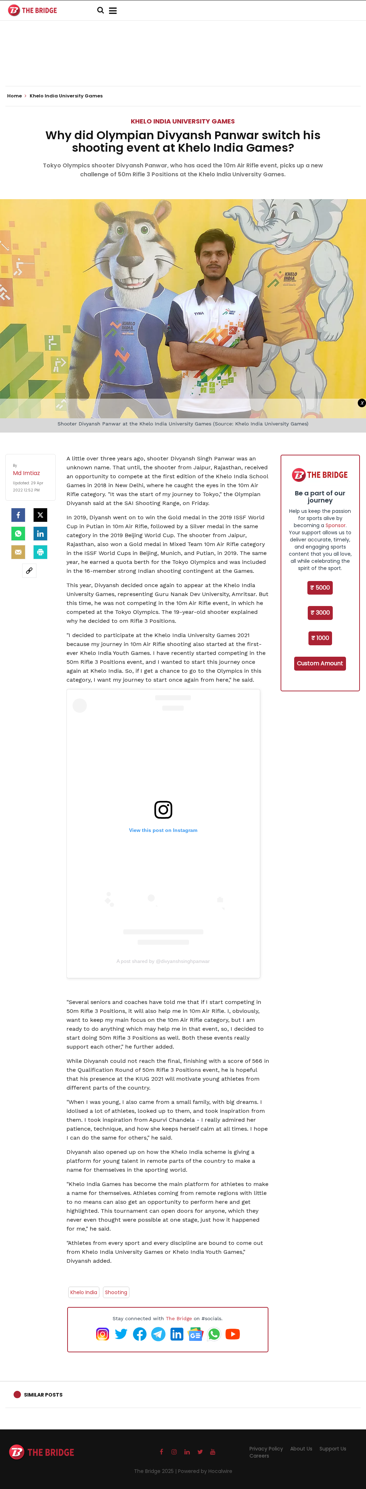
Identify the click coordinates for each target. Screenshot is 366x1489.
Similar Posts (43, 1394)
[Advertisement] (183, 64)
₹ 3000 (320, 613)
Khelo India (83, 1292)
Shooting (116, 1292)
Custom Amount (320, 663)
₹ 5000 (320, 588)
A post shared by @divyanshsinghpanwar (163, 961)
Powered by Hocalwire (205, 1471)
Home (15, 96)
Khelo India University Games (183, 121)
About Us (301, 1448)
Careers (259, 1455)
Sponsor (336, 525)
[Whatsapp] (18, 533)
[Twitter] (40, 515)
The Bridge (179, 1318)
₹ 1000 (320, 638)
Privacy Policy (266, 1448)
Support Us (333, 1448)
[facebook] (18, 515)
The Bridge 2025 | (156, 1471)
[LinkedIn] (40, 533)
